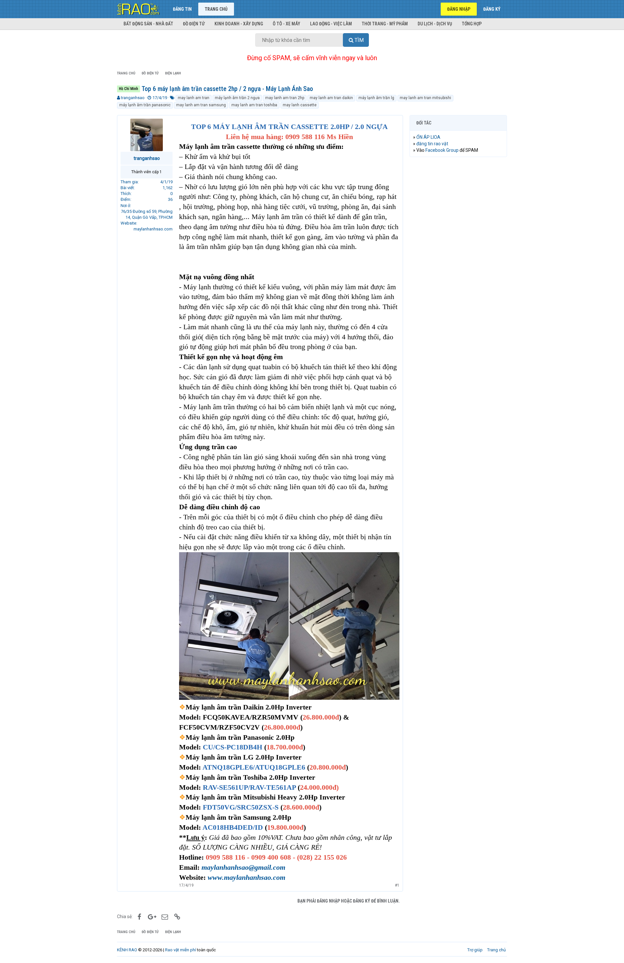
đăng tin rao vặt (432, 143)
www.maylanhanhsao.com (246, 877)
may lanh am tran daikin (331, 98)
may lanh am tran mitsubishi (425, 98)
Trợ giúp (475, 949)
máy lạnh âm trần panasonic (145, 105)
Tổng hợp (472, 23)
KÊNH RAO (127, 949)
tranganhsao (133, 97)
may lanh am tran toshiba (254, 105)
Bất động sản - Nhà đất (148, 23)
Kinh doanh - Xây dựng (238, 23)
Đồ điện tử (194, 23)
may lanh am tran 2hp (284, 98)
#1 (397, 885)
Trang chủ (216, 9)
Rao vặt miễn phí (180, 949)
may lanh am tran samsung (201, 105)
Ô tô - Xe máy (286, 23)
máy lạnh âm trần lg (376, 98)
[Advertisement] (458, 260)
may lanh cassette (300, 105)
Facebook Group (442, 150)
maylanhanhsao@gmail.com (243, 867)
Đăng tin (182, 9)
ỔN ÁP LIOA (428, 137)
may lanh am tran (193, 98)
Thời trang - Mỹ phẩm (385, 23)
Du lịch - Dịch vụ (435, 23)
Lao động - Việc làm (331, 23)
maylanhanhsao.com (153, 229)
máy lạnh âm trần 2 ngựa (237, 98)
